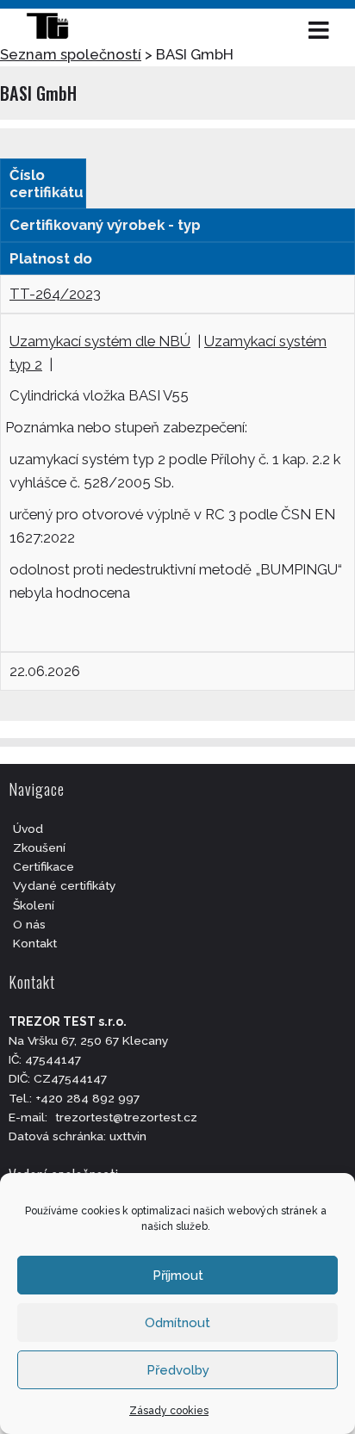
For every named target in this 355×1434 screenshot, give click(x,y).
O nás (29, 924)
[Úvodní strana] (56, 30)
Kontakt (35, 943)
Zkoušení (39, 847)
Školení (33, 905)
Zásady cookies (169, 1411)
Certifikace (43, 866)
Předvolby (177, 1370)
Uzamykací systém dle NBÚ (99, 341)
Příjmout (178, 1275)
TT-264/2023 (55, 293)
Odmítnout (177, 1323)
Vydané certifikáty (64, 885)
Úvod (28, 828)
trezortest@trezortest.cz (126, 1117)
